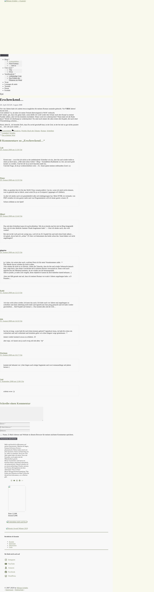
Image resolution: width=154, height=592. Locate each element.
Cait (1, 148)
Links (11, 547)
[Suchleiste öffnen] (2, 94)
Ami (1, 379)
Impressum (12, 543)
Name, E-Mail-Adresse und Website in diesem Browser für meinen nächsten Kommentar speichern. (38, 435)
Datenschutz (13, 545)
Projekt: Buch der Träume (30, 131)
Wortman (3, 353)
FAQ (11, 72)
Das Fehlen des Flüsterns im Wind (15, 79)
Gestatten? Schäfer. (8, 133)
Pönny (2, 178)
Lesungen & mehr (11, 84)
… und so (12, 66)
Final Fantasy (14, 64)
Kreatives (17, 131)
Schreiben (50, 131)
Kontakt (7, 90)
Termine (7, 86)
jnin (1, 319)
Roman (43, 131)
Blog (6, 59)
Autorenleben (14, 61)
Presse (7, 88)
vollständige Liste (15, 76)
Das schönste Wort (8, 135)
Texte (6, 82)
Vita (10, 70)
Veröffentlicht (9, 74)
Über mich (8, 68)
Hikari (2, 214)
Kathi (2, 291)
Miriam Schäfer (22, 588)
